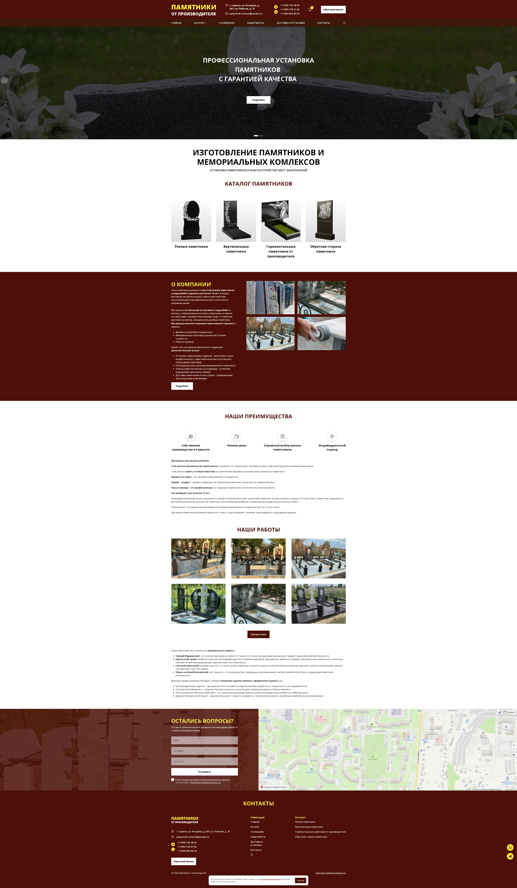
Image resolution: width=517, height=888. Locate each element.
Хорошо (300, 880)
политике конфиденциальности (271, 879)
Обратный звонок (333, 9)
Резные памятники (191, 246)
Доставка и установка (291, 22)
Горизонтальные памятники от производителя (281, 251)
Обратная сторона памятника (325, 248)
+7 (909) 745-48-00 (289, 5)
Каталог (199, 22)
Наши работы (255, 22)
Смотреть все (258, 634)
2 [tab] (261, 135)
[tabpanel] (258, 83)
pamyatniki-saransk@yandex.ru (245, 13)
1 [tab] (256, 135)
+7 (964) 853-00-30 (289, 13)
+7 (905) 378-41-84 (289, 9)
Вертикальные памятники (236, 248)
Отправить (204, 771)
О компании (226, 22)
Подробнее (258, 99)
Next (512, 80)
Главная (176, 22)
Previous (4, 80)
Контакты (324, 22)
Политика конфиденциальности (331, 873)
